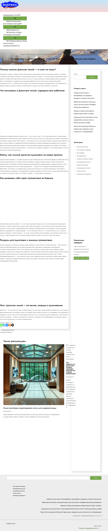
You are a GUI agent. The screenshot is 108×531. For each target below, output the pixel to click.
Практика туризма (14, 32)
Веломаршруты (13, 30)
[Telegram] (4, 325)
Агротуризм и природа (11, 24)
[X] (12, 325)
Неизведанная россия (10, 15)
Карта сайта (97, 526)
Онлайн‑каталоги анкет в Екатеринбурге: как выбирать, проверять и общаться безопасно (84, 95)
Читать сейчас (80, 258)
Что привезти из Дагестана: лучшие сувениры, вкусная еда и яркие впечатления (71, 368)
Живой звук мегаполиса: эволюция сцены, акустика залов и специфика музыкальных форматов (85, 104)
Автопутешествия (14, 21)
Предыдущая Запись (7, 330)
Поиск (76, 74)
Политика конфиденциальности (88, 528)
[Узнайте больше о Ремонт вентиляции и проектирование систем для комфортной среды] (33, 404)
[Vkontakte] (7, 325)
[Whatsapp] (1, 325)
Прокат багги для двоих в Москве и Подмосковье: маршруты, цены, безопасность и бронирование (85, 128)
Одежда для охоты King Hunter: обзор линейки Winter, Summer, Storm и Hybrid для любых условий (85, 119)
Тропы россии (8, 43)
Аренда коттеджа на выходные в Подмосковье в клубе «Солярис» (80, 505)
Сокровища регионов (10, 35)
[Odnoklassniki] (9, 325)
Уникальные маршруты (11, 46)
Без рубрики (80, 153)
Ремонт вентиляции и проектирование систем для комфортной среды (29, 408)
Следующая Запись (7, 332)
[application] (19, 15)
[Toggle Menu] (15, 18)
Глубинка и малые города (17, 41)
